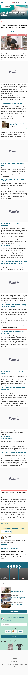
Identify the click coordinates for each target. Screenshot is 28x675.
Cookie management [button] (14, 669)
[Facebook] (8, 566)
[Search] (5, 1)
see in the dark (12, 311)
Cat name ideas (14, 595)
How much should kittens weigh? (11, 526)
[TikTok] (17, 566)
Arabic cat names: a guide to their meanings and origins (18, 598)
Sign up (14, 636)
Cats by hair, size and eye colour (18, 602)
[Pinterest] (20, 566)
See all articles (14, 611)
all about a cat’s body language (10, 494)
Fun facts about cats (6, 22)
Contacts (14, 659)
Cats (7, 21)
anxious (14, 395)
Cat (15, 631)
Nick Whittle (10, 17)
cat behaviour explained (11, 327)
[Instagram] (14, 566)
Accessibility (14, 672)
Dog (9, 631)
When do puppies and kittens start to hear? (14, 528)
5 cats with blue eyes (16, 604)
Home (3, 21)
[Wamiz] (16, 2)
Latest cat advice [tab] (20, 584)
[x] (11, 566)
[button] (14, 551)
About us (14, 653)
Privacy (14, 661)
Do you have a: (14, 628)
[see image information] (26, 6)
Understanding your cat (14, 21)
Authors (14, 656)
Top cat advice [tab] (7, 584)
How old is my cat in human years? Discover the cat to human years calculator (18, 591)
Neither (20, 631)
